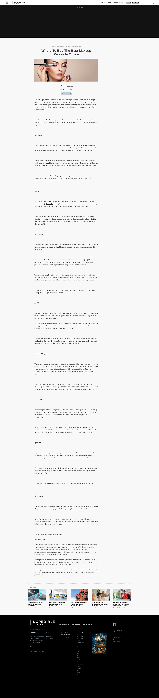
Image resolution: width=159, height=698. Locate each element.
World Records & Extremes (37, 636)
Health (32, 607)
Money (78, 662)
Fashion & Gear (81, 649)
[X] (130, 3)
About (114, 628)
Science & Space (34, 638)
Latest (109, 2)
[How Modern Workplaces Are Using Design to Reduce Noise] (58, 595)
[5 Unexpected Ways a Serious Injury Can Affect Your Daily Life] (101, 595)
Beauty (56, 46)
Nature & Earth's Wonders (37, 640)
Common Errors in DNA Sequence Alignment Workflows (35, 604)
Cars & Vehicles (81, 638)
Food (78, 651)
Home (52, 46)
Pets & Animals (81, 664)
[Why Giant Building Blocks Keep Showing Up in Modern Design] (79, 595)
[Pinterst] (138, 3)
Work (50, 607)
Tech (29, 607)
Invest (78, 657)
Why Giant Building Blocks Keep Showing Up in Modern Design (79, 604)
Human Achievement (35, 642)
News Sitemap (116, 641)
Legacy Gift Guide (117, 631)
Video (78, 674)
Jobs (117, 607)
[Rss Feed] (135, 3)
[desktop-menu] (7, 2)
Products (79, 666)
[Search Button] (152, 2)
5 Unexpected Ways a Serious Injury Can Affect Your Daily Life (99, 604)
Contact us (87, 625)
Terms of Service (117, 635)
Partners (115, 633)
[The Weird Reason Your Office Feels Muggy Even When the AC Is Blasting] (122, 595)
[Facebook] (127, 3)
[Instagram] (133, 3)
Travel (78, 672)
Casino (78, 640)
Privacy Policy (116, 637)
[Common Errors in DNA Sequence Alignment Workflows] (37, 595)
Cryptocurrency (81, 642)
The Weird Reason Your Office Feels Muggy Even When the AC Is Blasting (121, 604)
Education (79, 644)
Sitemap (115, 639)
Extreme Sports (65, 637)
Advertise (76, 625)
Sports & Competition (65, 633)
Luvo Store (85, 107)
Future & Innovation (35, 644)
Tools (58, 607)
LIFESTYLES (81, 632)
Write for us (64, 625)
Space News (49, 636)
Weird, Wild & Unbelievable (37, 651)
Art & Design (80, 636)
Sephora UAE (48, 204)
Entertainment (80, 647)
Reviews (37, 607)
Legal (93, 607)
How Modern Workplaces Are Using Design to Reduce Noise (57, 604)
